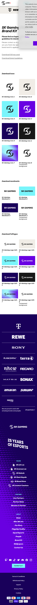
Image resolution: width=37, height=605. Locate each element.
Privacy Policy (18, 589)
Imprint (18, 584)
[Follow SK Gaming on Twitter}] (18, 560)
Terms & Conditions (18, 576)
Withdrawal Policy (18, 580)
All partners (29, 410)
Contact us (18, 565)
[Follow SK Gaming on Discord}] (23, 560)
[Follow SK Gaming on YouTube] (10, 560)
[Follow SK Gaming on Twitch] (6, 560)
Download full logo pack (11, 55)
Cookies (18, 593)
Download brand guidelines (12, 58)
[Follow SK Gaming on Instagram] (31, 560)
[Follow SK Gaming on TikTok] (14, 560)
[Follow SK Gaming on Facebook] (27, 560)
